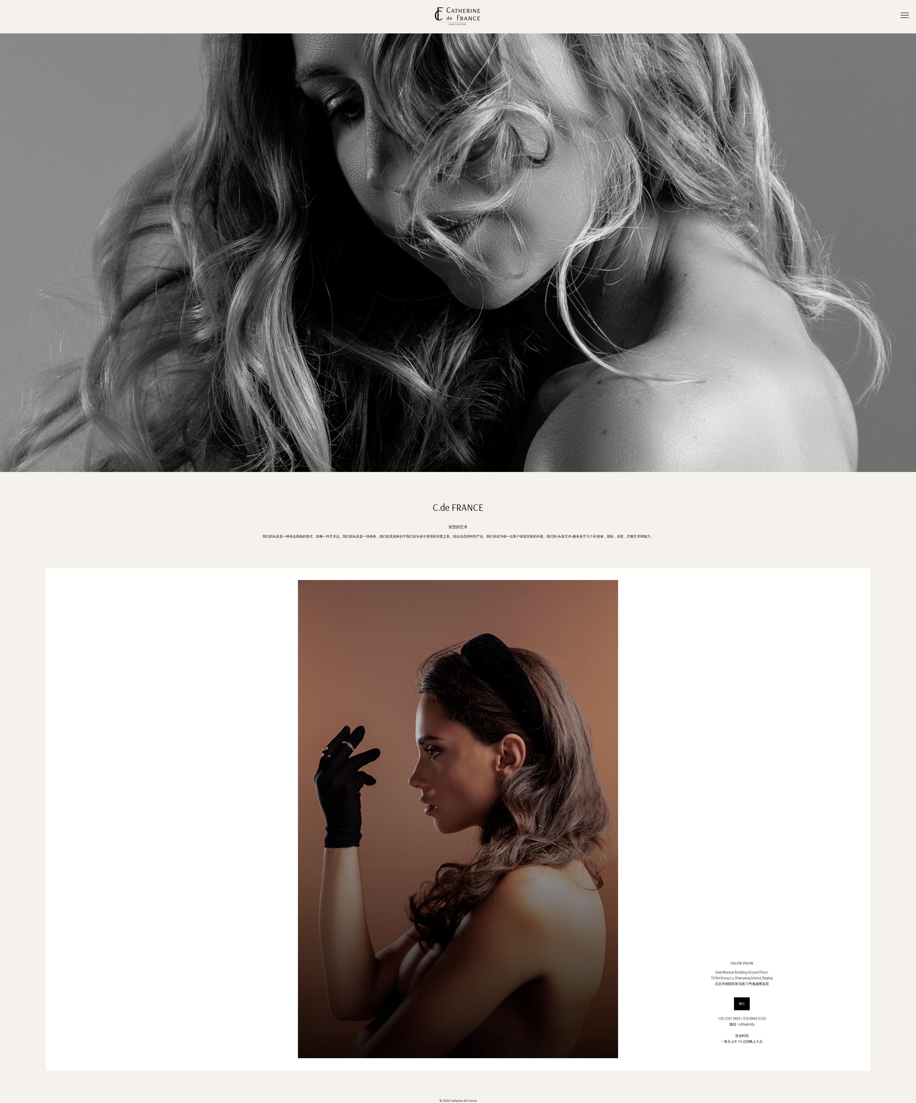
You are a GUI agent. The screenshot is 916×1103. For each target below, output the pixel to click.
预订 (742, 1004)
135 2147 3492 (729, 1018)
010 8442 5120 (754, 1018)
